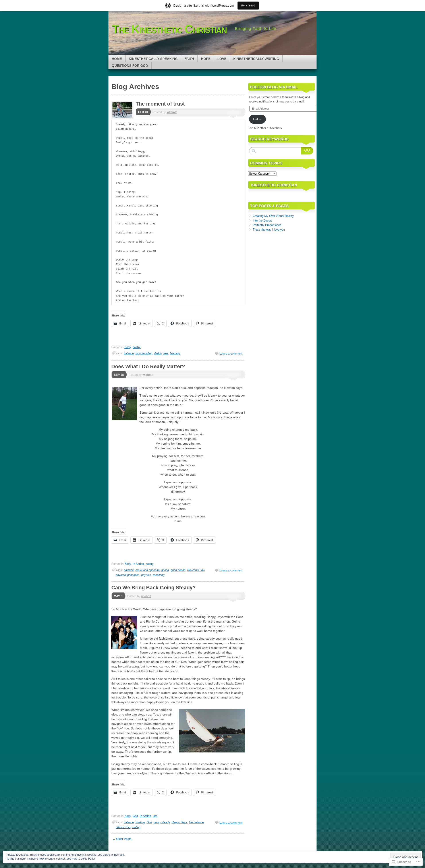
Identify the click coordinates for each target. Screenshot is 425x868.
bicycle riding (143, 353)
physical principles (127, 575)
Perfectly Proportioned (267, 225)
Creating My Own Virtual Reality (273, 216)
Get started (248, 5)
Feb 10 (143, 112)
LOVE (221, 59)
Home (117, 59)
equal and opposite (147, 570)
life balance (196, 822)
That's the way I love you (269, 229)
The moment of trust (160, 104)
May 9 (118, 596)
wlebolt (172, 112)
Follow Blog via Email (274, 87)
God (135, 816)
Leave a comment (230, 353)
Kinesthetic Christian (274, 185)
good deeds (178, 570)
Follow (257, 119)
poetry (137, 347)
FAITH (189, 59)
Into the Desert (262, 220)
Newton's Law (196, 570)
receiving (158, 575)
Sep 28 (119, 374)
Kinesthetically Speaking (153, 59)
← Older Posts (121, 839)
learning (175, 353)
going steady (162, 822)
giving (165, 570)
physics (146, 575)
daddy (158, 353)
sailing (136, 827)
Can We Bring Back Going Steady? (153, 587)
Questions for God (130, 66)
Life (155, 816)
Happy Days (179, 822)
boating (140, 822)
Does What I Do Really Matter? (148, 366)
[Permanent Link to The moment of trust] (123, 117)
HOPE (206, 59)
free (165, 353)
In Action (138, 563)
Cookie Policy (87, 858)
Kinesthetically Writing (256, 59)
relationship (123, 827)
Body (127, 347)
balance (129, 353)
